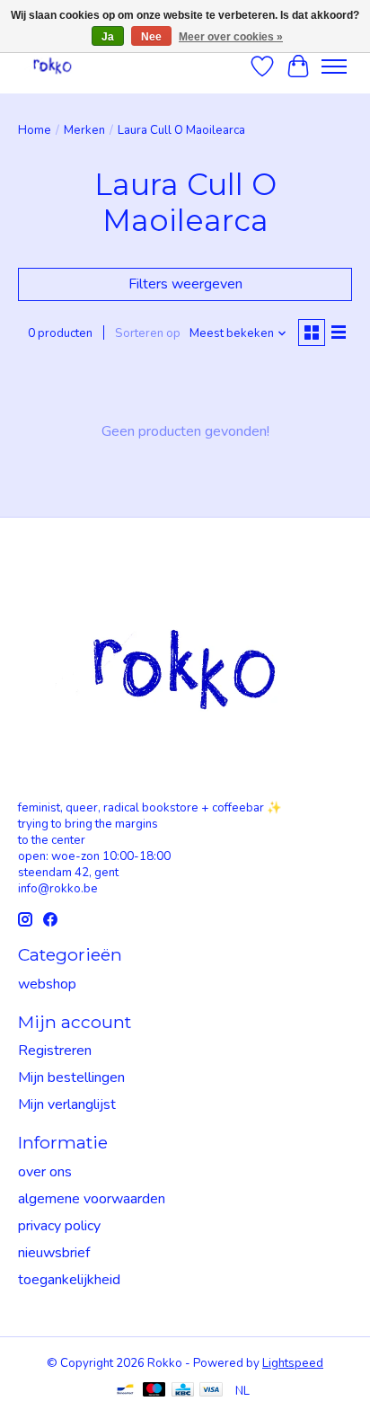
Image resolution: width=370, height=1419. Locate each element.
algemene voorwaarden (91, 1199)
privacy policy (59, 1226)
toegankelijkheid (69, 1280)
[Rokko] (52, 66)
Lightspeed (292, 1363)
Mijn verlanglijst (67, 1104)
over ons (45, 1172)
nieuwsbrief (54, 1253)
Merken (84, 130)
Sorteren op (148, 333)
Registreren (55, 1050)
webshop (47, 984)
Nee (151, 37)
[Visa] (211, 1391)
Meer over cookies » (231, 37)
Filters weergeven (185, 284)
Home (34, 130)
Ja (107, 37)
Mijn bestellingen (71, 1077)
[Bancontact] (125, 1391)
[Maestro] (154, 1391)
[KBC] (183, 1391)
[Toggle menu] (334, 66)
